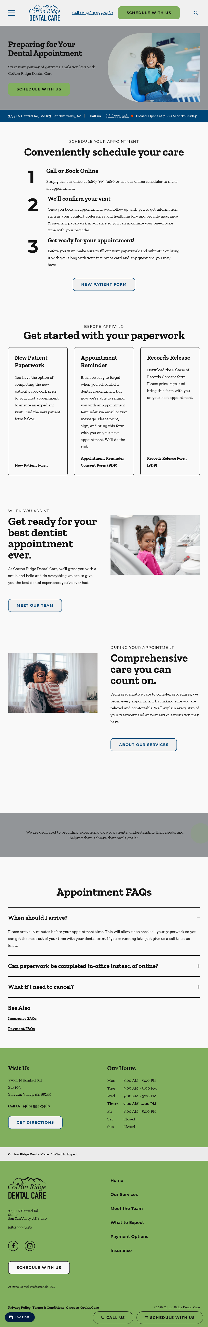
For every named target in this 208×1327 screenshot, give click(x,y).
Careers (72, 1307)
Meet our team (35, 605)
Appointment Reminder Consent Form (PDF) (102, 462)
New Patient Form (104, 284)
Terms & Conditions (48, 1307)
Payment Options (129, 1236)
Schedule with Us (149, 13)
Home (116, 1180)
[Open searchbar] (196, 12)
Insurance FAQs (22, 1018)
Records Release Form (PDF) (167, 462)
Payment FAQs (21, 1028)
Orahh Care (89, 1307)
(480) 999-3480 (117, 116)
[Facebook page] (13, 1246)
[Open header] (12, 12)
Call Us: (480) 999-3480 (92, 12)
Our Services (124, 1194)
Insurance (121, 1250)
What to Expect (127, 1222)
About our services (143, 744)
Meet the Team (126, 1208)
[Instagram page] (30, 1246)
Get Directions (35, 1122)
